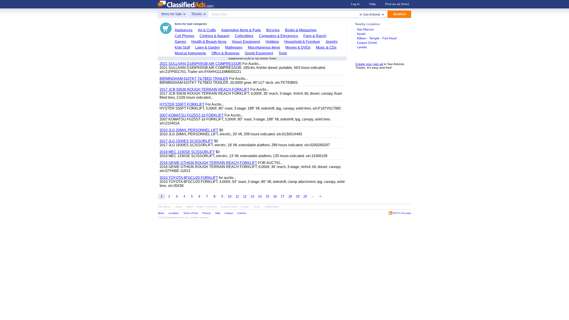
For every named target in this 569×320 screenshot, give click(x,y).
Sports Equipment (259, 53)
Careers (241, 213)
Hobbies (272, 42)
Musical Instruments (190, 53)
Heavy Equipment (246, 42)
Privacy (206, 213)
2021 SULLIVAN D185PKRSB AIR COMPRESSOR (200, 64)
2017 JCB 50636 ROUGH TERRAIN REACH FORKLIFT (204, 89)
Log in (355, 4)
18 (290, 196)
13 (252, 196)
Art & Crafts (207, 30)
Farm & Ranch (314, 36)
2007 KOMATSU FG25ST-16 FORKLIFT (192, 115)
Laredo (362, 47)
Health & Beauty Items (208, 42)
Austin (361, 34)
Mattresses (233, 47)
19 (297, 196)
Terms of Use (190, 213)
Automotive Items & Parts (241, 30)
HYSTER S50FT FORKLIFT (182, 104)
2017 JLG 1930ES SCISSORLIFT (186, 141)
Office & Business (225, 53)
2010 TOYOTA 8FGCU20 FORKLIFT (189, 178)
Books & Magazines (301, 30)
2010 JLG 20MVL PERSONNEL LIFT (189, 130)
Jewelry (331, 42)
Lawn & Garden (207, 47)
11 (237, 196)
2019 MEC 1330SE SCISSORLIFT (187, 152)
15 (267, 196)
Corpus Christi (367, 42)
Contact (228, 213)
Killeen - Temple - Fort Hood (377, 38)
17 (282, 196)
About (161, 213)
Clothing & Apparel (214, 36)
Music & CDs (326, 47)
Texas (257, 206)
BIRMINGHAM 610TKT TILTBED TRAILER (194, 78)
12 (244, 196)
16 (275, 196)
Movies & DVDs (298, 47)
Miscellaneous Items (264, 47)
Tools (282, 53)
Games (180, 42)
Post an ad (397, 4)
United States (272, 206)
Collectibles (244, 36)
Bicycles (273, 30)
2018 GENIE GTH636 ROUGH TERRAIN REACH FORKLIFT (208, 163)
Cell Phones (184, 36)
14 (260, 196)
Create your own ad (369, 64)
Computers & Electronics (278, 36)
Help (372, 4)
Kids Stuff (182, 47)
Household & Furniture (302, 42)
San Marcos (365, 29)
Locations (173, 213)
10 (229, 196)
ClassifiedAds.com (175, 217)
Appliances (183, 30)
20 (305, 196)
